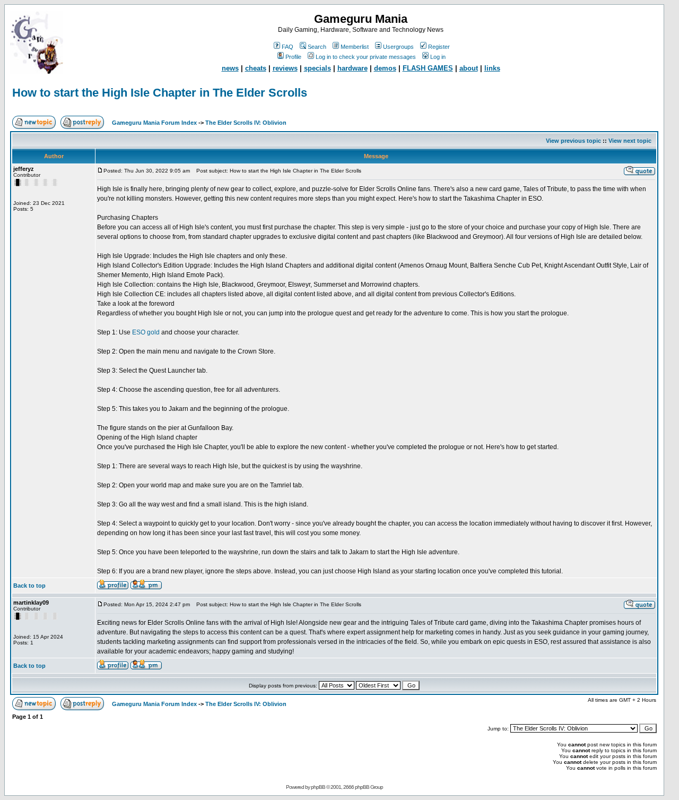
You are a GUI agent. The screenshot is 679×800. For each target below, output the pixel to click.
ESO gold (146, 332)
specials (317, 68)
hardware (352, 68)
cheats (255, 68)
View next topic (629, 140)
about (468, 68)
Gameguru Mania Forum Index (154, 122)
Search (317, 47)
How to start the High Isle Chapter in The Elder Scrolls (159, 92)
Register (439, 47)
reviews (285, 68)
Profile (293, 57)
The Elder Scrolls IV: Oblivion (245, 122)
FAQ (287, 47)
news (230, 68)
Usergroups (398, 47)
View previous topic (573, 140)
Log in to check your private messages (366, 57)
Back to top (29, 585)
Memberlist (355, 47)
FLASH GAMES (428, 68)
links (492, 68)
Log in (438, 57)
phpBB (318, 787)
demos (385, 68)
